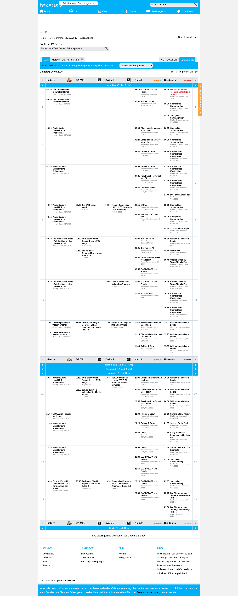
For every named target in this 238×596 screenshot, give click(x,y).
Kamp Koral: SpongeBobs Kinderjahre (176, 154)
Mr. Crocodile (147, 293)
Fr (68, 59)
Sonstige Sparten (87, 65)
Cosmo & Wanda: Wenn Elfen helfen (178, 261)
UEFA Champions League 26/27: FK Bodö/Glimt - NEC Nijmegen (120, 381)
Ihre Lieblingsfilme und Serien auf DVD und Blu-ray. (119, 535)
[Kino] (99, 11)
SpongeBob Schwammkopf (177, 105)
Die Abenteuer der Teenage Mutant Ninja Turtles (180, 92)
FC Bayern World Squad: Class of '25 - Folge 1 (91, 241)
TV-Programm (55, 38)
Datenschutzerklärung (148, 592)
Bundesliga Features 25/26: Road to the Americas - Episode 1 (121, 483)
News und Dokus (50, 65)
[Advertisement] (119, 23)
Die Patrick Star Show (180, 195)
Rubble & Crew (148, 152)
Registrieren (184, 37)
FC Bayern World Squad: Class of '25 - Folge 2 (91, 483)
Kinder (72, 65)
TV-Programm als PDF (186, 71)
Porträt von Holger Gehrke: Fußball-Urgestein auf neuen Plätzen (91, 326)
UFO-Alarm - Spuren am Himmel (62, 415)
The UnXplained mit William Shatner (61, 324)
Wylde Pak (175, 250)
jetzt (163, 59)
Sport (64, 65)
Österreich (109, 65)
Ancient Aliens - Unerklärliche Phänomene (60, 130)
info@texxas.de (127, 557)
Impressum (87, 553)
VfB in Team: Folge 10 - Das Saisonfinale (121, 324)
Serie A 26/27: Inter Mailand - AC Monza (121, 283)
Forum (122, 553)
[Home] (48, 11)
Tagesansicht (187, 60)
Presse (46, 565)
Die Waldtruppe (148, 188)
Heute (46, 60)
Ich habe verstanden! (186, 588)
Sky (100, 65)
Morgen (56, 59)
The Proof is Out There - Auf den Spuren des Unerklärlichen (63, 241)
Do (63, 59)
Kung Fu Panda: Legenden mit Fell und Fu (180, 435)
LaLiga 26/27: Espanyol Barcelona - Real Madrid (92, 253)
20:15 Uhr (172, 59)
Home (43, 38)
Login (195, 37)
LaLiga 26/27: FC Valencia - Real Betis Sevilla (91, 392)
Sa (72, 59)
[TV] (71, 11)
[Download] (184, 11)
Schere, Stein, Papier (180, 228)
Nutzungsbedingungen (92, 561)
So (77, 59)
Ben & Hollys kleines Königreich (150, 258)
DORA (144, 205)
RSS (44, 561)
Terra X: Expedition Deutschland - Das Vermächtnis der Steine (61, 485)
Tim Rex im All (147, 101)
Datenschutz (87, 557)
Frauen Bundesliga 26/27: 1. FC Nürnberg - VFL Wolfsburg (122, 207)
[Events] (128, 11)
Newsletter (48, 557)
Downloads (48, 553)
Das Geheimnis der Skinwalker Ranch (61, 91)
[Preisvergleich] (156, 11)
